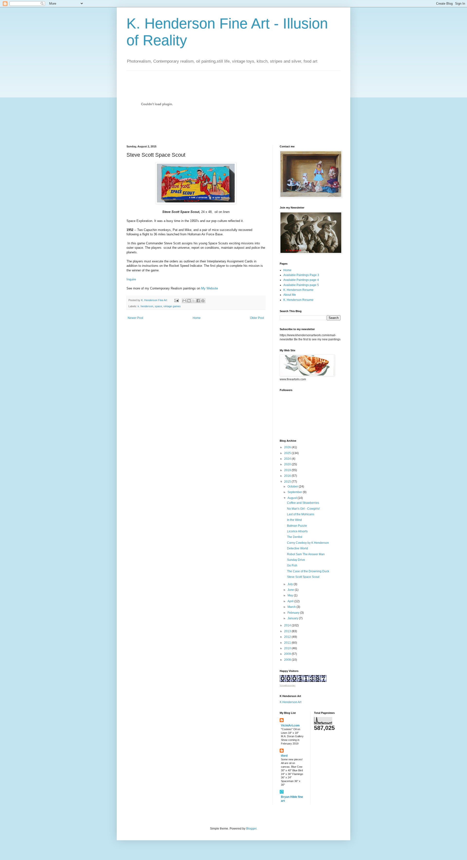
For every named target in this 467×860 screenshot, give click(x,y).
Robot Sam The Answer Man (306, 554)
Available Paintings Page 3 (301, 275)
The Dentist (294, 537)
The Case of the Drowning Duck (308, 571)
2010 (288, 648)
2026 (288, 447)
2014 (288, 625)
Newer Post (135, 318)
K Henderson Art (290, 702)
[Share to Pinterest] (202, 300)
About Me (289, 294)
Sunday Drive (296, 560)
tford (284, 755)
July (290, 584)
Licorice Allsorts (297, 531)
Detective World (297, 548)
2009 (288, 654)
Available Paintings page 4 (301, 280)
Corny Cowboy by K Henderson (308, 543)
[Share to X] (193, 300)
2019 (288, 470)
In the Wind (294, 520)
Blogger (251, 828)
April (290, 601)
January (293, 618)
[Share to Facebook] (198, 300)
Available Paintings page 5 (301, 285)
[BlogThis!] (189, 300)
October (293, 486)
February (293, 612)
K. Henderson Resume (298, 290)
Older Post (257, 318)
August (292, 498)
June (291, 590)
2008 (288, 659)
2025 (288, 453)
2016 (288, 476)
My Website (209, 288)
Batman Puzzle (297, 525)
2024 (288, 458)
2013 (288, 631)
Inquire (131, 279)
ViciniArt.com (290, 725)
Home (197, 318)
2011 (288, 642)
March (291, 607)
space (158, 306)
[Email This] (184, 300)
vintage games (172, 306)
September (295, 492)
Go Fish (292, 565)
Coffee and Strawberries (303, 503)
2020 (288, 464)
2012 (288, 637)
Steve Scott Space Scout (303, 577)
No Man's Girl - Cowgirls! (303, 508)
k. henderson (145, 306)
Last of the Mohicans (300, 514)
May (290, 595)
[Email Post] (176, 300)
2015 (288, 481)
